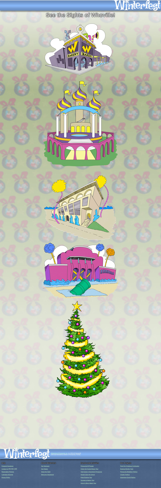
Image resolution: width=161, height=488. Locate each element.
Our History (44, 469)
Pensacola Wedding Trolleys (128, 472)
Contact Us (5, 469)
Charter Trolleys (125, 474)
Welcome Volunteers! (47, 474)
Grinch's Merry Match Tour (88, 483)
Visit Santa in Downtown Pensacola (91, 472)
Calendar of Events (7, 474)
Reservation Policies (8, 472)
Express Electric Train (126, 469)
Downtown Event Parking (127, 477)
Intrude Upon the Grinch (88, 474)
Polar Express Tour (86, 477)
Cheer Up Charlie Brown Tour (89, 469)
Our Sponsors (45, 466)
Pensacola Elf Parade (87, 466)
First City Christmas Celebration (129, 466)
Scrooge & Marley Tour (87, 480)
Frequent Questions (7, 466)
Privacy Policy (6, 477)
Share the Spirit (45, 472)
